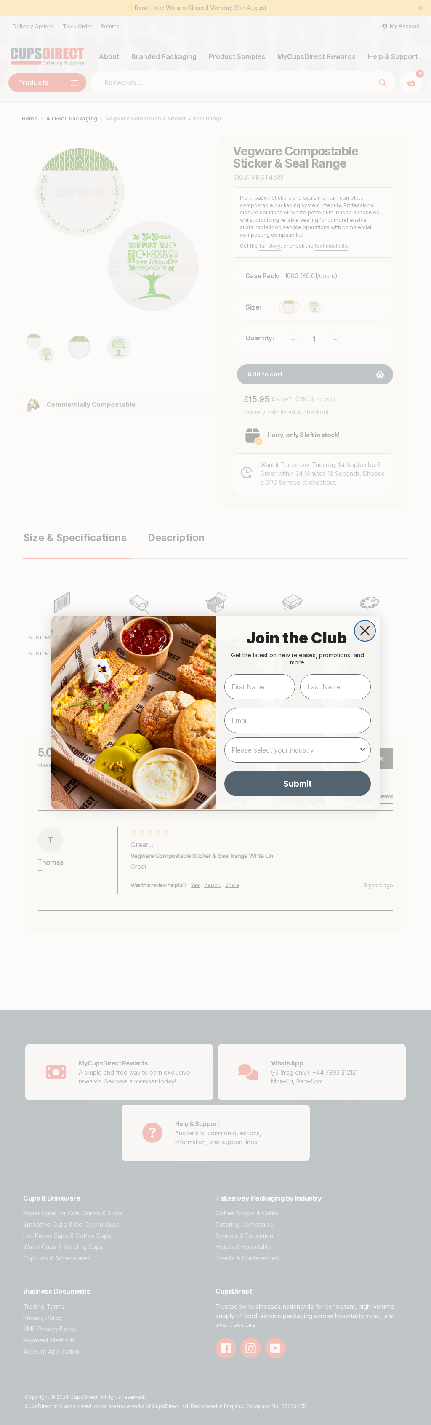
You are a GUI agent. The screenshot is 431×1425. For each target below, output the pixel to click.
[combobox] (295, 750)
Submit (297, 784)
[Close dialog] (364, 630)
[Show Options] (363, 750)
